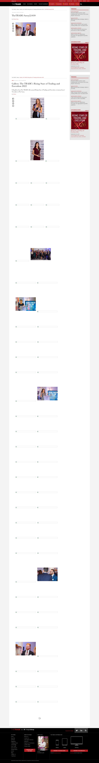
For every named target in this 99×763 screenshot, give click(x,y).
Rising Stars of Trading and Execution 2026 (77, 63)
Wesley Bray (15, 19)
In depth (52, 4)
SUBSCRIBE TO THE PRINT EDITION (59, 750)
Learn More (72, 752)
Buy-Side (72, 23)
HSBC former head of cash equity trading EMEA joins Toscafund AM (79, 25)
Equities (72, 11)
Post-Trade (76, 18)
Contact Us (26, 738)
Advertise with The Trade (29, 750)
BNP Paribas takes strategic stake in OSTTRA (79, 20)
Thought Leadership (43, 4)
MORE (86, 42)
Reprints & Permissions (29, 743)
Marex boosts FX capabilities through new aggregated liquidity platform (79, 36)
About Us (26, 736)
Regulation (13, 741)
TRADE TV (13, 754)
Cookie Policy (27, 744)
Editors (14, 94)
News (24, 4)
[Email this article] (13, 30)
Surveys (66, 4)
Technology (79, 28)
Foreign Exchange (74, 33)
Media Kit (26, 741)
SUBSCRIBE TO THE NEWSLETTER (79, 750)
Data (78, 4)
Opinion (72, 4)
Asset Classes (14, 747)
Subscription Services (28, 739)
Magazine (59, 4)
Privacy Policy (27, 746)
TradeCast (13, 756)
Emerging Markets (74, 28)
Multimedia (30, 4)
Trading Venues (14, 743)
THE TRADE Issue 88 (40, 752)
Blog (12, 752)
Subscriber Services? (57, 752)
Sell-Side (13, 739)
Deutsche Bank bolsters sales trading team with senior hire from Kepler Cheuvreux (79, 14)
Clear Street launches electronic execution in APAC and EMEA (79, 30)
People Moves (76, 11)
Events (35, 4)
